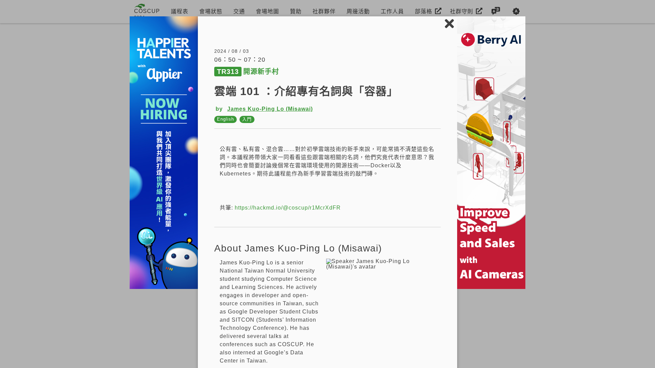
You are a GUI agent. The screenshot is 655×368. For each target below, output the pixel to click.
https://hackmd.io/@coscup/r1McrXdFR (288, 208)
